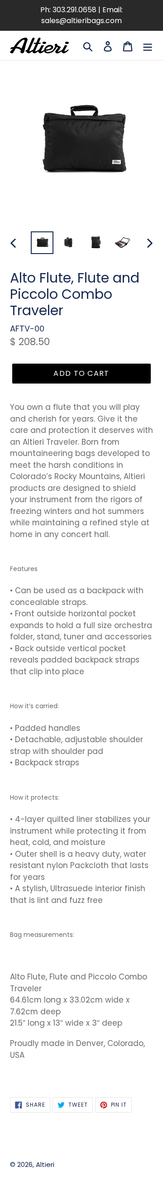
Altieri (45, 1164)
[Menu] (148, 45)
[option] (42, 242)
